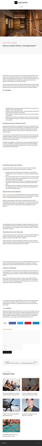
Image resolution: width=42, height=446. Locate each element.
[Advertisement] (21, 67)
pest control (11, 272)
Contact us (4, 443)
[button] (12, 323)
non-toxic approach (9, 194)
